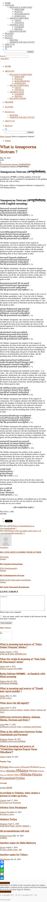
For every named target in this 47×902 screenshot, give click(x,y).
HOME (8, 3)
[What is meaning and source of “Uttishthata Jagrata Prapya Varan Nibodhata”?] (13, 741)
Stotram (8, 136)
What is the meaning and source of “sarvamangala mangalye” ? (20, 532)
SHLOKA (18, 29)
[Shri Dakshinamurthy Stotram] (9, 568)
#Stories (37, 774)
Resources (9, 38)
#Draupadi (25, 767)
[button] (6, 49)
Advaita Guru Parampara (13, 807)
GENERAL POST (17, 25)
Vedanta (3, 800)
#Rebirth (10, 775)
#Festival (34, 767)
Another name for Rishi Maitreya (18, 842)
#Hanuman (42, 767)
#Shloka (25, 774)
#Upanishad (7, 777)
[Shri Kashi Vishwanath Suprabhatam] (15, 580)
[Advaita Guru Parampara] (10, 803)
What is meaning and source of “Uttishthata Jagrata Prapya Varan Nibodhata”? (18, 749)
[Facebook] (23, 862)
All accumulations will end (14, 830)
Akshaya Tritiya (8, 819)
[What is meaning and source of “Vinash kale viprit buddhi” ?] (9, 683)
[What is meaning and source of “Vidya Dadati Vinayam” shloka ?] (6, 639)
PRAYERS (9, 33)
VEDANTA (19, 23)
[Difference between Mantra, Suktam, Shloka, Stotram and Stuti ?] (23, 712)
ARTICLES (9, 5)
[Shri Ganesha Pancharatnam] (4, 557)
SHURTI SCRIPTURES (19, 18)
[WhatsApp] (23, 870)
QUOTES (9, 36)
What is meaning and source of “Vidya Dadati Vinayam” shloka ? (21, 646)
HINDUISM (19, 9)
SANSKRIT (19, 27)
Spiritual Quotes (6, 836)
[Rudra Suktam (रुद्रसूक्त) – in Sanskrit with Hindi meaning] (11, 669)
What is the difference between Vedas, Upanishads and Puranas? (21, 733)
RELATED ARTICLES (10, 552)
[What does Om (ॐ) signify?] (5, 698)
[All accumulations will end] (15, 826)
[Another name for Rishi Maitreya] (3, 838)
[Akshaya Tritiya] (7, 814)
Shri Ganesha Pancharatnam (11, 564)
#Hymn (3, 771)
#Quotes (41, 771)
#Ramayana (3, 775)
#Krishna (11, 770)
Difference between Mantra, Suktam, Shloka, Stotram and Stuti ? (20, 718)
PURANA (18, 12)
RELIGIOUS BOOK (18, 31)
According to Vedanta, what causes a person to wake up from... (20, 794)
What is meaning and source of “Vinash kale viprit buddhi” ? (21, 690)
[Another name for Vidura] (11, 850)
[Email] (23, 874)
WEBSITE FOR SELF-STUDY (22, 42)
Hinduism (3, 739)
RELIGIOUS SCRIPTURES (21, 7)
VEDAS (17, 20)
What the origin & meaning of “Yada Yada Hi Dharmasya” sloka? (22, 660)
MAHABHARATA (22, 14)
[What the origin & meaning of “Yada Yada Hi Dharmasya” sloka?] (13, 654)
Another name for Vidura (14, 854)
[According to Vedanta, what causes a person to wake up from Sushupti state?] (6, 788)
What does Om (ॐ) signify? (14, 702)
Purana (2, 847)
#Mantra (22, 770)
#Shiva (17, 775)
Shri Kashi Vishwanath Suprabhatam (14, 587)
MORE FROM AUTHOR (30, 552)
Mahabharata (5, 859)
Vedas (2, 708)
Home (2, 136)
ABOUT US (10, 44)
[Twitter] (23, 866)
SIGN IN (8, 46)
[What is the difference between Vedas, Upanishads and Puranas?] (20, 727)
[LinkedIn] (23, 878)
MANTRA (14, 40)
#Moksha (33, 770)
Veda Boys (4, 547)
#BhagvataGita (14, 767)
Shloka (2, 652)
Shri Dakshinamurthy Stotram (12, 575)
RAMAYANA (20, 16)
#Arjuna (4, 766)
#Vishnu (20, 777)
